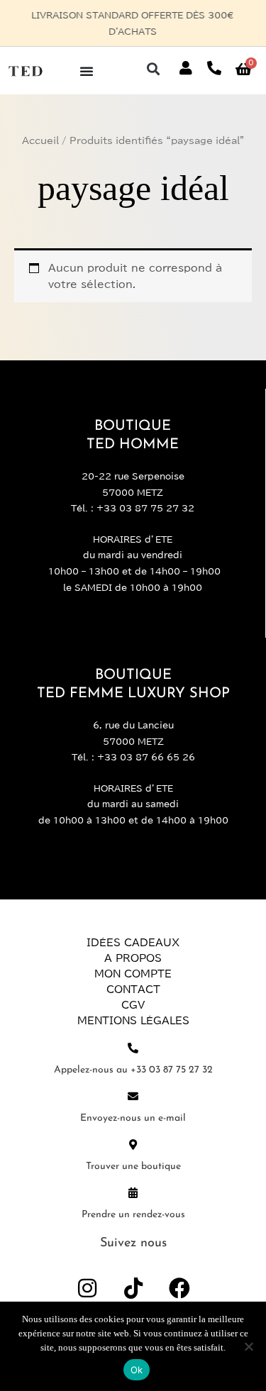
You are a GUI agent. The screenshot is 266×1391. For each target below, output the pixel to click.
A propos (133, 958)
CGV (133, 1005)
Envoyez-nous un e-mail (133, 1118)
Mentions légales (133, 1021)
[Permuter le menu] (86, 71)
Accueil (40, 140)
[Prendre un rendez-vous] (133, 1192)
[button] (153, 68)
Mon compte (133, 974)
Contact (133, 989)
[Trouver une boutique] (133, 1144)
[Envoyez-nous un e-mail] (133, 1096)
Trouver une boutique (133, 1166)
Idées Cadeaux (133, 943)
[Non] (248, 1346)
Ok (137, 1369)
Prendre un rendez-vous (133, 1214)
